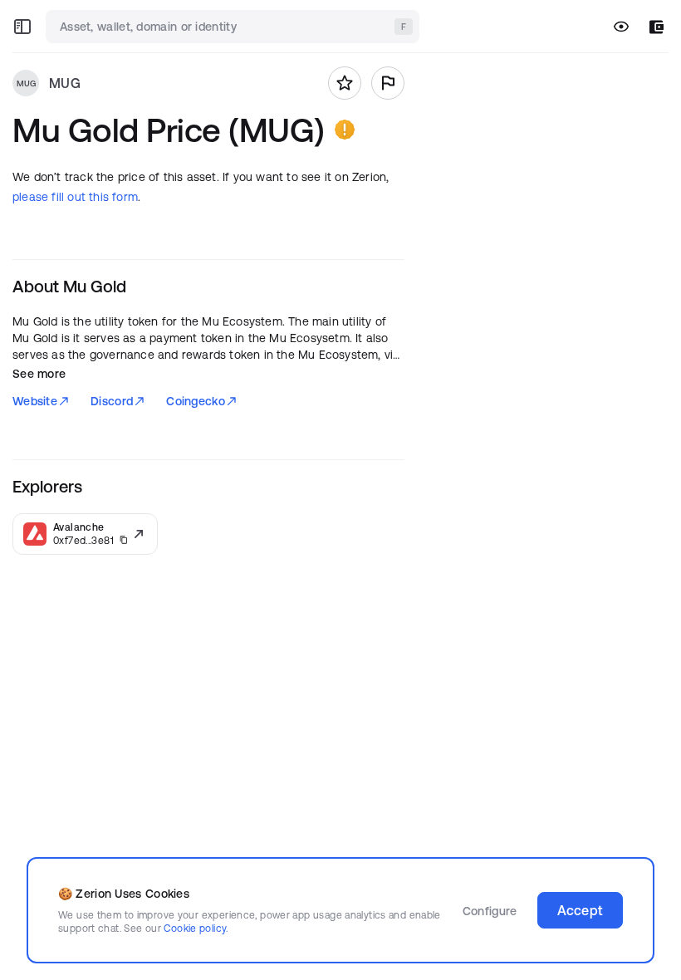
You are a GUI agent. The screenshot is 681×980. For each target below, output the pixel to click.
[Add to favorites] (344, 83)
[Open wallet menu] (656, 27)
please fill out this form (75, 196)
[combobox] (234, 26)
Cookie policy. (196, 928)
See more (39, 373)
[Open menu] (22, 26)
